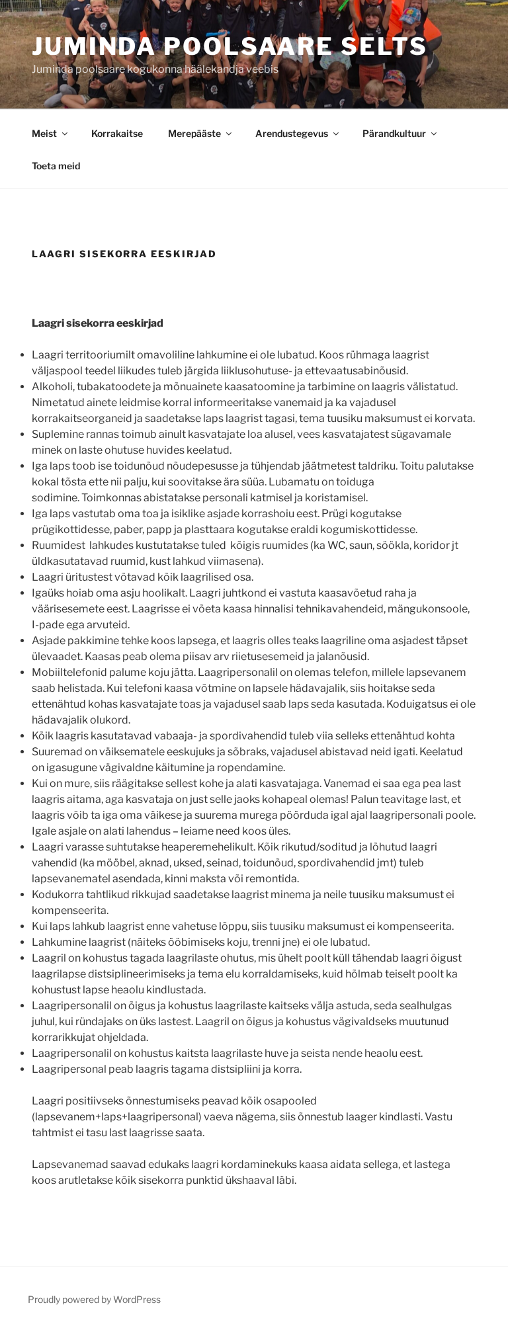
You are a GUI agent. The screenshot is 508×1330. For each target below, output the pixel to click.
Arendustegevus (291, 133)
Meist (44, 133)
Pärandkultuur (394, 133)
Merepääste (194, 133)
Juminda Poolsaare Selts (230, 46)
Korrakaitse (117, 133)
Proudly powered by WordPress (94, 1299)
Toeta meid (56, 165)
